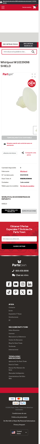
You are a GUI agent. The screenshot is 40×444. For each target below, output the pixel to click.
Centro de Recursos (16, 340)
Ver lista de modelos (27, 186)
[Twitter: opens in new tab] (22, 292)
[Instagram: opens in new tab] (22, 284)
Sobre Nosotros (14, 330)
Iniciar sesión (26, 7)
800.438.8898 (22, 271)
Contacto (12, 307)
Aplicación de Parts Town (18, 361)
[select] (19, 432)
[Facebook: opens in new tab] (9, 284)
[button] (33, 75)
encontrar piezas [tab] (10, 44)
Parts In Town (13, 364)
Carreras (12, 333)
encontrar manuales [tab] (28, 45)
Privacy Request (19, 424)
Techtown (12, 346)
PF (9, 320)
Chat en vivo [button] (22, 275)
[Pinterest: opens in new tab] (15, 292)
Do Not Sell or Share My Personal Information (19, 421)
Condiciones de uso (19, 413)
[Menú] (2, 7)
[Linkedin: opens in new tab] (29, 284)
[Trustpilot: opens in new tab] (29, 292)
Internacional (13, 349)
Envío (11, 310)
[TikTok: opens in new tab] (9, 292)
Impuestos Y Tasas (15, 314)
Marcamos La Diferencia (17, 337)
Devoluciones (13, 317)
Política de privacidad (19, 417)
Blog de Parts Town (15, 343)
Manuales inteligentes (16, 373)
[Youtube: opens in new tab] (15, 284)
